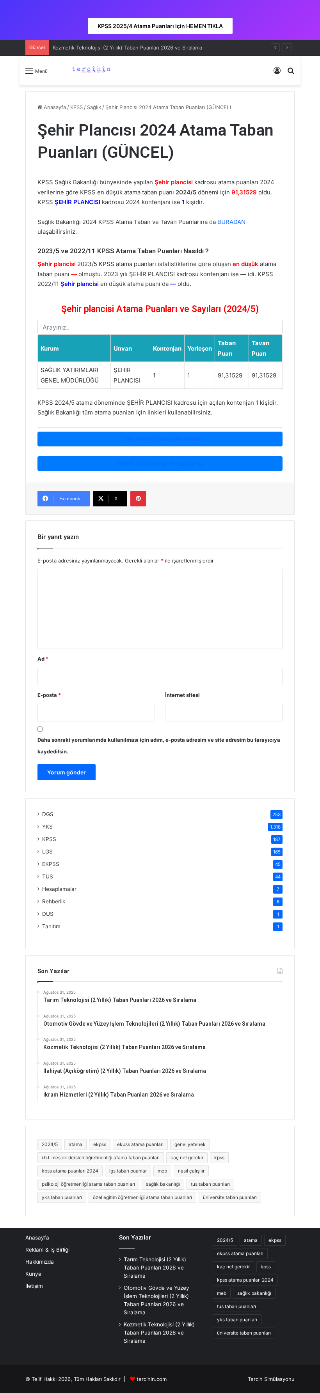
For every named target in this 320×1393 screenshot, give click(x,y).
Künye (33, 1274)
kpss (219, 1157)
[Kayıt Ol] (277, 73)
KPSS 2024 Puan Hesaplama (160, 463)
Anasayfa (54, 107)
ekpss (99, 1144)
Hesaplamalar (59, 889)
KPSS (76, 107)
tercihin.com (152, 1379)
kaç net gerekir (187, 1157)
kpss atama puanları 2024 (70, 1171)
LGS (47, 851)
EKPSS (50, 864)
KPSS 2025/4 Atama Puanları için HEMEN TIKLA (160, 26)
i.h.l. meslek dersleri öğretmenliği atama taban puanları (101, 1157)
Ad (42, 659)
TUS (47, 876)
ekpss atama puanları (140, 1144)
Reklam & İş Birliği (47, 1250)
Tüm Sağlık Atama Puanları (160, 439)
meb (162, 1171)
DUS (47, 914)
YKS (47, 826)
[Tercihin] (90, 70)
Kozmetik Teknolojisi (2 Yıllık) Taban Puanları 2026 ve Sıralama (127, 47)
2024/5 (50, 1144)
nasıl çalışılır (191, 1171)
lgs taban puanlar (128, 1171)
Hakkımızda (39, 1262)
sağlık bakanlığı (163, 1184)
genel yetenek (190, 1144)
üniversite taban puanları (230, 1197)
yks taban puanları (62, 1197)
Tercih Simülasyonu (271, 1379)
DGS (47, 814)
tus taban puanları (210, 1184)
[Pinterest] (138, 498)
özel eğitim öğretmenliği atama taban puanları (142, 1197)
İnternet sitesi (182, 695)
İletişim (34, 1286)
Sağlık (94, 107)
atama (75, 1144)
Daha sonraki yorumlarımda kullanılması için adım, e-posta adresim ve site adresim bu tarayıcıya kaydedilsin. (158, 746)
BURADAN (231, 222)
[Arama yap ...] (291, 73)
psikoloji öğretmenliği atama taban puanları (88, 1184)
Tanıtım (51, 926)
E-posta (49, 695)
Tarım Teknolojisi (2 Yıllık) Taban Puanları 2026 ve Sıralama (155, 1267)
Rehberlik (53, 901)
